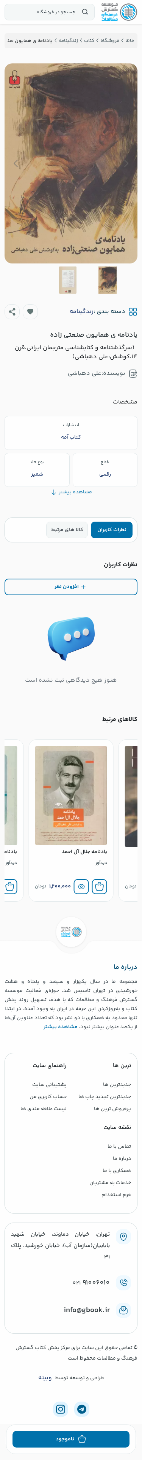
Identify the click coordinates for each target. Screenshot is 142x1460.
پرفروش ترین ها (112, 1109)
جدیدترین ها (117, 1085)
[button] (30, 311)
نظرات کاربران (111, 530)
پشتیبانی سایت (49, 1085)
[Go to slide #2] (68, 280)
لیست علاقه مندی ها (43, 1109)
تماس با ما (119, 1147)
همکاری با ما (117, 1171)
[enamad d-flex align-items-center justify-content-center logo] (71, 1322)
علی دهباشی (84, 373)
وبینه (45, 1378)
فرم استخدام (116, 1195)
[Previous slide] (126, 163)
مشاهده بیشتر (61, 1027)
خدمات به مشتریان (110, 1183)
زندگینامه (82, 311)
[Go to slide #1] (107, 280)
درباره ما (122, 1159)
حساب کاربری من (48, 1097)
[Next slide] (16, 163)
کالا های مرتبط (67, 530)
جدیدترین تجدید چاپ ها (104, 1097)
